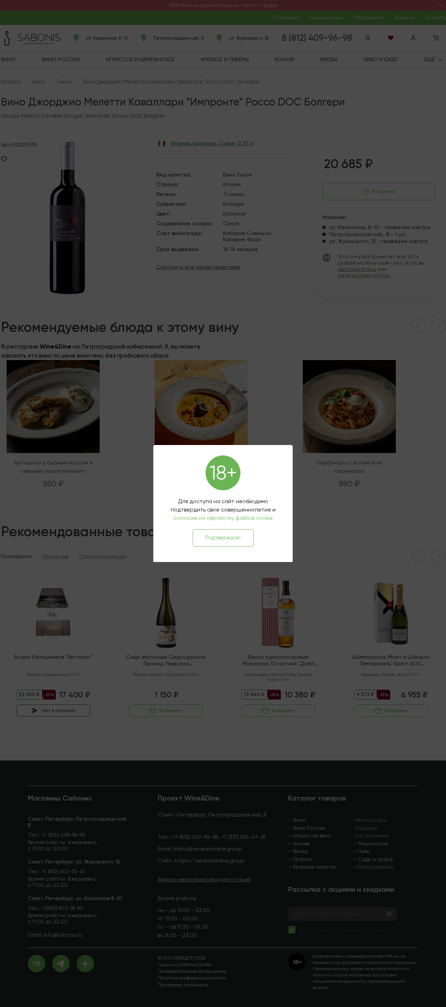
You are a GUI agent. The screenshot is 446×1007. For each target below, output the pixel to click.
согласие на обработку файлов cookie (223, 518)
